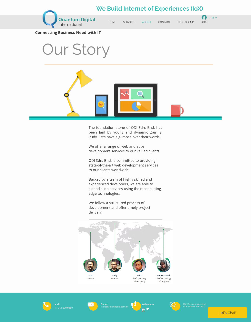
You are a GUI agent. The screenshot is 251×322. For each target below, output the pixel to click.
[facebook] (143, 310)
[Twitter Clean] (147, 308)
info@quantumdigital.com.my (114, 307)
